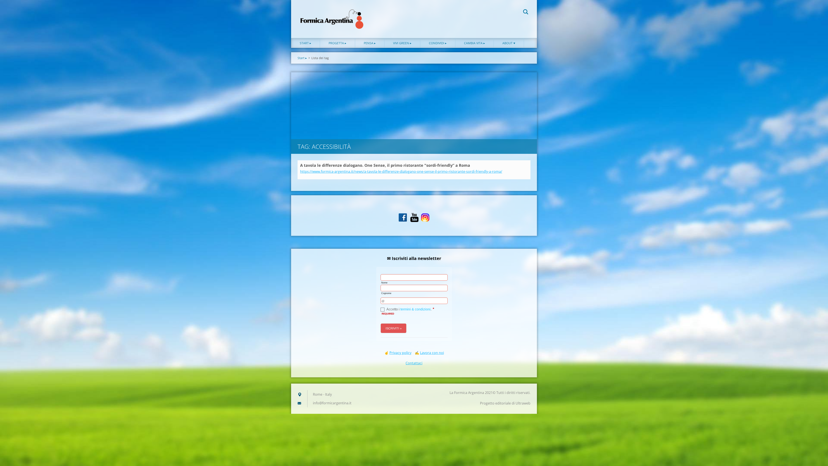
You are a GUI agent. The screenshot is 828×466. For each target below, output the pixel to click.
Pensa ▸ (370, 43)
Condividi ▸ (438, 43)
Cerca (525, 12)
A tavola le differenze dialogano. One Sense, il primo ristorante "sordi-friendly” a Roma (385, 165)
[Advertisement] (414, 104)
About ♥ (508, 43)
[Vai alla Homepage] (332, 14)
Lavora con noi (432, 352)
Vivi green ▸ (402, 43)
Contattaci (414, 363)
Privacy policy (400, 352)
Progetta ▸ (337, 43)
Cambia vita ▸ (474, 43)
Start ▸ (305, 43)
